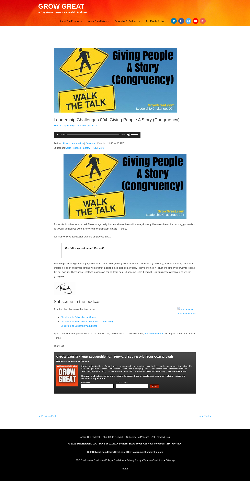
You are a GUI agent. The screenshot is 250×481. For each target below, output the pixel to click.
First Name (85, 383)
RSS (94, 148)
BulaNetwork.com (97, 452)
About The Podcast (90, 437)
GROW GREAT (61, 6)
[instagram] (203, 21)
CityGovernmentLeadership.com (145, 452)
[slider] (135, 134)
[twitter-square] (188, 21)
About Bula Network (113, 437)
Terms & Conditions (153, 460)
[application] (97, 135)
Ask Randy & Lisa (160, 437)
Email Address (122, 383)
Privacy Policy (134, 460)
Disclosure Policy (103, 460)
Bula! (125, 468)
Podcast (58, 125)
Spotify (86, 148)
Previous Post (47, 416)
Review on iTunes (154, 333)
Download (91, 143)
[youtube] (196, 21)
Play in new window (73, 143)
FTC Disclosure (84, 460)
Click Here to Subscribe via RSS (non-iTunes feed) (87, 321)
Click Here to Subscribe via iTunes (78, 317)
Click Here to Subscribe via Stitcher (79, 326)
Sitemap (170, 460)
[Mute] (128, 134)
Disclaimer (119, 460)
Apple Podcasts (73, 148)
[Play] (57, 134)
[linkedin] (174, 21)
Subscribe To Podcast (137, 437)
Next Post (205, 416)
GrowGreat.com (116, 452)
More (101, 148)
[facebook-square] (181, 21)
